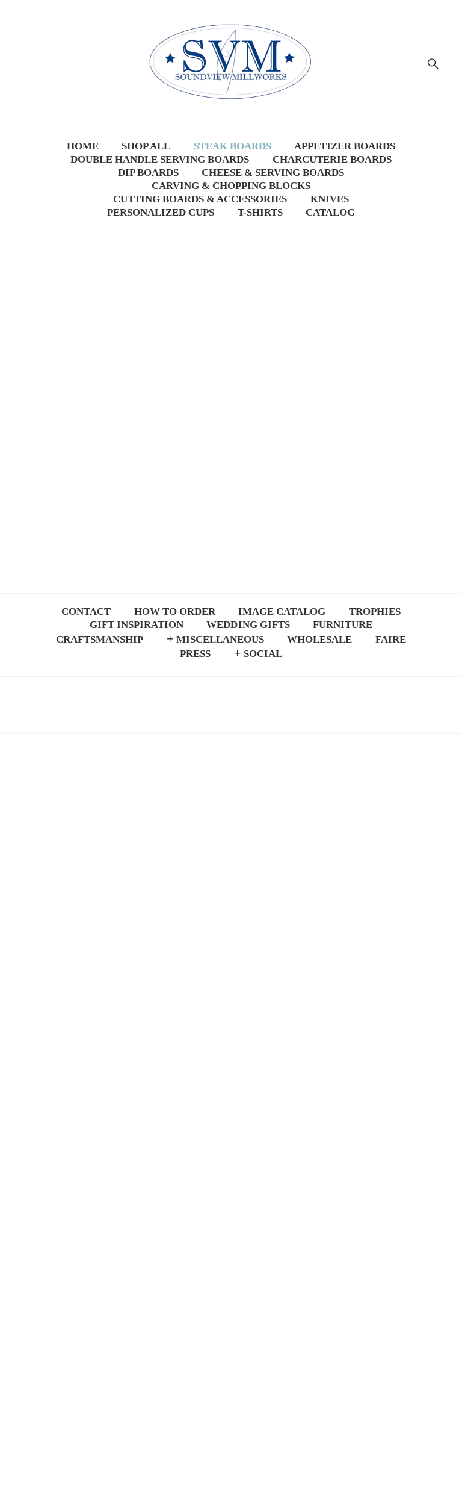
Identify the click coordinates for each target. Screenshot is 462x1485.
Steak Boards (232, 143)
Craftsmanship (99, 637)
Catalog (330, 210)
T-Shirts (260, 210)
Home (83, 143)
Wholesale (319, 637)
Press (195, 651)
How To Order (174, 609)
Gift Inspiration (136, 622)
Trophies (375, 609)
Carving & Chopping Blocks (231, 183)
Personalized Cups (160, 210)
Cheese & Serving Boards (273, 170)
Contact (86, 609)
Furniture (342, 622)
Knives (329, 196)
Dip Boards (148, 170)
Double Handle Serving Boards (159, 157)
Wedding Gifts (247, 622)
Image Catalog (281, 609)
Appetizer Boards (344, 143)
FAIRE (390, 637)
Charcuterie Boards (332, 157)
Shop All (146, 143)
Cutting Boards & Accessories (200, 196)
